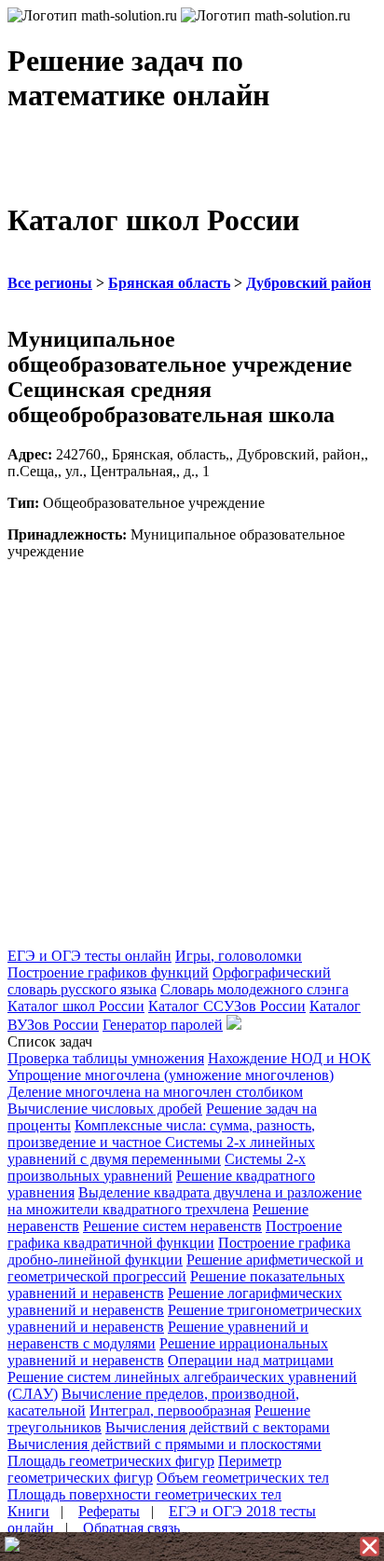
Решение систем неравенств (172, 1226)
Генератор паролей (163, 1025)
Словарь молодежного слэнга (254, 989)
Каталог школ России (75, 1006)
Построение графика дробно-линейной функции (178, 1251)
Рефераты (109, 1511)
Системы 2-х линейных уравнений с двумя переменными (161, 1150)
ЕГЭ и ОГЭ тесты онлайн (89, 956)
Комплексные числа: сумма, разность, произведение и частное (161, 1133)
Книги (28, 1511)
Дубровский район (308, 283)
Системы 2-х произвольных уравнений (156, 1167)
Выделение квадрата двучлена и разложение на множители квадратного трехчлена (184, 1200)
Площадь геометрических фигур (110, 1461)
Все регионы (49, 283)
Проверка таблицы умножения (105, 1058)
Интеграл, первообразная (170, 1410)
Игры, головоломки (238, 956)
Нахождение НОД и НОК (289, 1058)
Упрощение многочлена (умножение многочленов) (170, 1075)
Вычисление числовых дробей (104, 1108)
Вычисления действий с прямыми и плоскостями (164, 1444)
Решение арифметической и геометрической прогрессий (185, 1268)
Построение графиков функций (108, 972)
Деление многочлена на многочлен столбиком (155, 1092)
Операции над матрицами (251, 1360)
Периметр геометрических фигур (144, 1469)
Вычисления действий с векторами (217, 1427)
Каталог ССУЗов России (227, 1006)
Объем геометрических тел (243, 1478)
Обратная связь (131, 1528)
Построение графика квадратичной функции (174, 1234)
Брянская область (169, 283)
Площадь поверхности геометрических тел (144, 1494)
